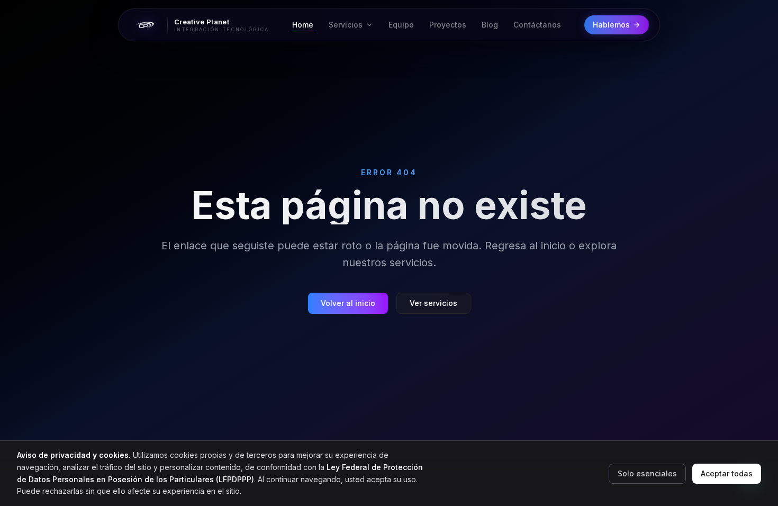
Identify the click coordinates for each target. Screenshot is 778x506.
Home (302, 24)
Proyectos (447, 24)
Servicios (346, 24)
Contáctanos (537, 24)
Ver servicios (433, 303)
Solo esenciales (647, 473)
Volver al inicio (348, 303)
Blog (490, 24)
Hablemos (611, 24)
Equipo (401, 24)
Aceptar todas (727, 473)
